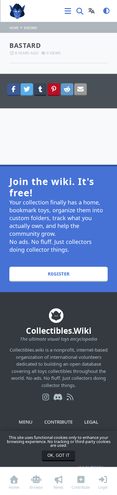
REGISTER (59, 274)
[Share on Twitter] (27, 89)
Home (14, 28)
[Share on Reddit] (67, 89)
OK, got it (58, 455)
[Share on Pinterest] (53, 89)
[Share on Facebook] (13, 89)
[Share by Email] (80, 89)
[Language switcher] (91, 11)
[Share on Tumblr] (40, 89)
